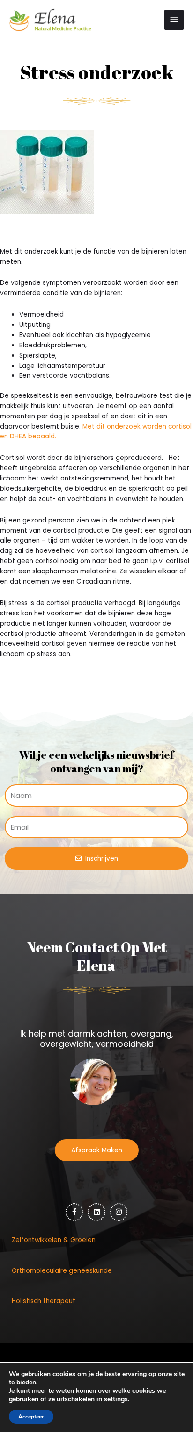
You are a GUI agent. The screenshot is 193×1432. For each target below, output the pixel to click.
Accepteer (31, 1416)
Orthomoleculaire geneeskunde (62, 1270)
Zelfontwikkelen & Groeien (54, 1239)
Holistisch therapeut (43, 1301)
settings (116, 1399)
